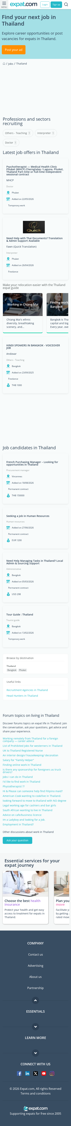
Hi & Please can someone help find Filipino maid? (33, 791)
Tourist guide (13, 620)
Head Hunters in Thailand (22, 695)
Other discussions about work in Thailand (28, 832)
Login (45, 4)
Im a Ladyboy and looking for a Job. (24, 819)
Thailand (11, 666)
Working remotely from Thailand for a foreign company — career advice (30, 739)
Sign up (56, 4)
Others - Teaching (15, 359)
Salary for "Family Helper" (18, 760)
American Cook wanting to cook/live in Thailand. (32, 796)
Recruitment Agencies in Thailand (27, 690)
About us (35, 977)
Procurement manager (17, 470)
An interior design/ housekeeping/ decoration (30, 755)
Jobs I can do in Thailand (18, 777)
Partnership (35, 988)
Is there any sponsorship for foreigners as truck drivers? (32, 770)
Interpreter (11, 252)
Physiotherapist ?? (14, 786)
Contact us (35, 954)
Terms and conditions (36, 1093)
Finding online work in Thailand (22, 765)
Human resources (15, 521)
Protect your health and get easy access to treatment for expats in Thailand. (25, 913)
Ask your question (17, 840)
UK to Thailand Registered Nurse (23, 750)
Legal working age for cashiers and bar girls (29, 805)
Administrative (13, 568)
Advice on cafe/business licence (22, 815)
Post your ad (13, 50)
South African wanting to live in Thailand (27, 810)
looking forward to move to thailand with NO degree (34, 800)
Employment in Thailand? (18, 824)
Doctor (9, 186)
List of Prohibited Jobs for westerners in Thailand (32, 746)
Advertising (35, 966)
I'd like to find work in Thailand (21, 781)
